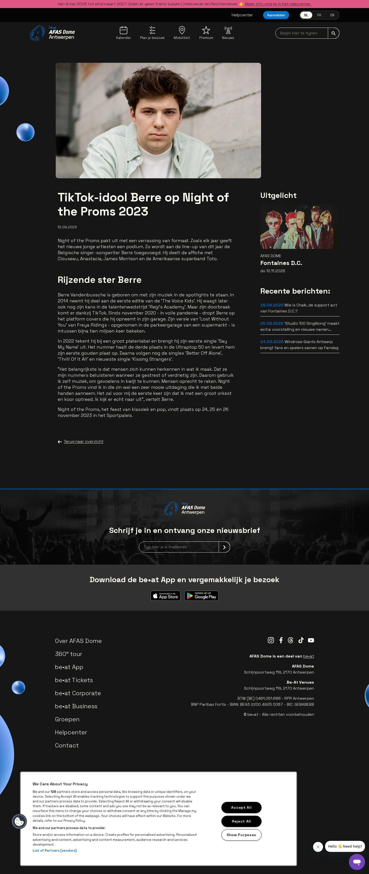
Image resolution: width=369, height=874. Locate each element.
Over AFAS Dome (78, 641)
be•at (308, 656)
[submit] (333, 33)
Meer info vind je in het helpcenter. (278, 4)
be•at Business (76, 706)
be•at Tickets (74, 680)
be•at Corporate (78, 693)
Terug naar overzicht (83, 441)
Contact (67, 745)
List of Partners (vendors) (55, 850)
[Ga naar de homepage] (52, 33)
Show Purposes (241, 835)
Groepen (67, 719)
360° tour (68, 654)
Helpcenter (242, 15)
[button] (19, 821)
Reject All (241, 821)
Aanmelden (276, 15)
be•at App (69, 667)
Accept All (241, 807)
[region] (158, 819)
